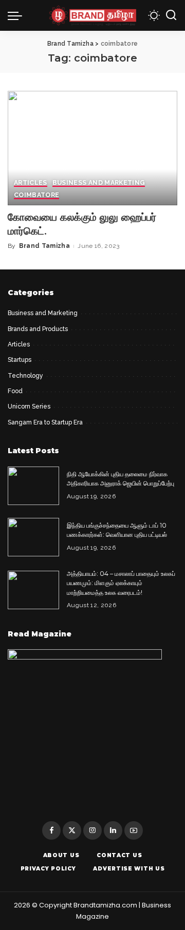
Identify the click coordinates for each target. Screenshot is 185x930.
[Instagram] (92, 830)
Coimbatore (36, 195)
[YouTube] (133, 830)
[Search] (171, 15)
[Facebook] (51, 830)
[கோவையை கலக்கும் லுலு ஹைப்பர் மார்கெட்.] (92, 148)
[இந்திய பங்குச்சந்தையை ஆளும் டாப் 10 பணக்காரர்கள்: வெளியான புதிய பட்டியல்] (33, 537)
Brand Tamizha (44, 245)
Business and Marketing (98, 183)
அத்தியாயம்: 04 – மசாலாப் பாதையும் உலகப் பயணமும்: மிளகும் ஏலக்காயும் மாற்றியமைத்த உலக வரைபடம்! (121, 583)
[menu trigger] (17, 15)
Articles (30, 183)
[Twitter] (72, 830)
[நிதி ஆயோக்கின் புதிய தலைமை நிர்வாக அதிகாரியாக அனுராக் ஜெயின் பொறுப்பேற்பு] (33, 486)
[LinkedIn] (113, 830)
